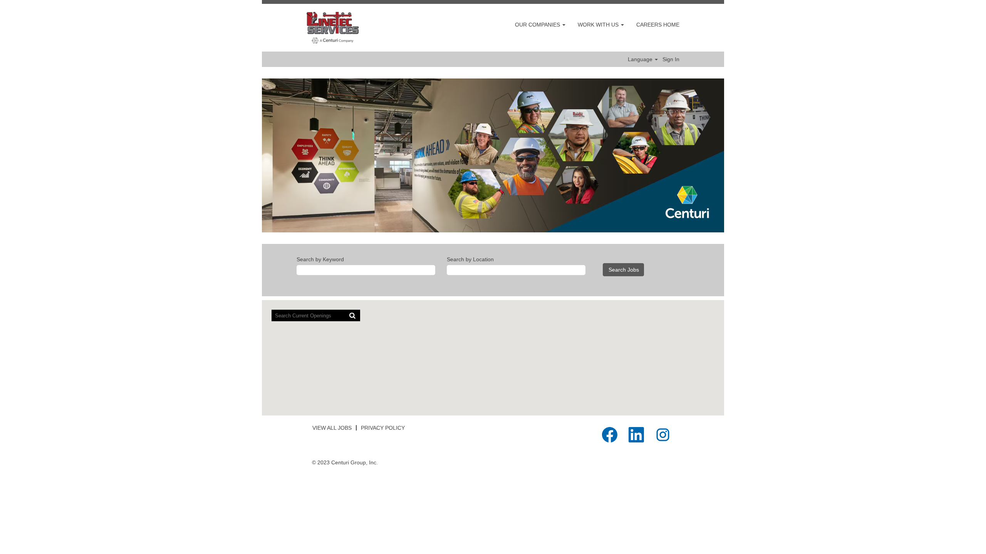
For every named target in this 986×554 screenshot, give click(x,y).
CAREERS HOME (657, 25)
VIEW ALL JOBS (332, 428)
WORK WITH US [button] (599, 25)
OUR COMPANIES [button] (538, 25)
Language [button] (641, 59)
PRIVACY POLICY (383, 428)
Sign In (670, 59)
